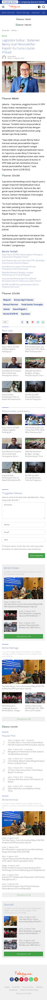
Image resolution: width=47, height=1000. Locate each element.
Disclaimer (13, 990)
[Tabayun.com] (14, 7)
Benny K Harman (10, 304)
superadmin (11, 56)
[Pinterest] (21, 979)
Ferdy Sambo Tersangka (32, 304)
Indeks (7, 987)
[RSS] (36, 979)
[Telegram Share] (38, 322)
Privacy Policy (28, 987)
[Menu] (3, 7)
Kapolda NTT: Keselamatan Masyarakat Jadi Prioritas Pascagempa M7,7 (23, 878)
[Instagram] (26, 979)
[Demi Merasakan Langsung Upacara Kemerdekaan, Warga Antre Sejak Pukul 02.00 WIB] (10, 615)
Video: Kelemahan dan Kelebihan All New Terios (24, 789)
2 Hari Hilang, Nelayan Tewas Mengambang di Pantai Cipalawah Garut (26, 762)
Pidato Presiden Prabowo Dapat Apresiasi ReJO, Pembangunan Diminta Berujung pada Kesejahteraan (23, 869)
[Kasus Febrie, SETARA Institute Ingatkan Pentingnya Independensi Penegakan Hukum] (12, 338)
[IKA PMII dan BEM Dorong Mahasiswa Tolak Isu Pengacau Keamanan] (35, 386)
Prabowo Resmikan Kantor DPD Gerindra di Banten (25, 780)
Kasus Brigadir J (20, 309)
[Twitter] (16, 979)
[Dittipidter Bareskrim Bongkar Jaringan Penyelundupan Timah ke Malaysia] (35, 362)
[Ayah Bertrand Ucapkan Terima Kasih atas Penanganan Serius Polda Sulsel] (12, 362)
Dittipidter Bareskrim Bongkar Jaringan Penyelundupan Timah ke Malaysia (17, 273)
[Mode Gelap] (39, 7)
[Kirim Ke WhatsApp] (43, 322)
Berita (4, 36)
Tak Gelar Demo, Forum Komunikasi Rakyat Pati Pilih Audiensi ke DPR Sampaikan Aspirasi (23, 605)
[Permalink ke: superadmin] (4, 57)
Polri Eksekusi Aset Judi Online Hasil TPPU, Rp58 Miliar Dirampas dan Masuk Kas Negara (23, 261)
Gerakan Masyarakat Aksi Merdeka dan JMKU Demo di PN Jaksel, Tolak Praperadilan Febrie (31, 626)
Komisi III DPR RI (10, 313)
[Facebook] (12, 979)
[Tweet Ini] (27, 322)
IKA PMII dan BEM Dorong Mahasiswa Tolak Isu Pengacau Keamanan (20, 285)
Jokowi (6, 309)
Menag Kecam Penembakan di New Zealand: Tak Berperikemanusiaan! (26, 752)
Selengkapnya (23, 636)
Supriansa (25, 313)
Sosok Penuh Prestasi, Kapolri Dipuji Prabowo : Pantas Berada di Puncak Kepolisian (21, 887)
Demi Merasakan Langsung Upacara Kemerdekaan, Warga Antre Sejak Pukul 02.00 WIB (31, 614)
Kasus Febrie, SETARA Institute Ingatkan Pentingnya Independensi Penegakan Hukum (22, 255)
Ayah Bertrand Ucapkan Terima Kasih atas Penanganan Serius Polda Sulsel (19, 267)
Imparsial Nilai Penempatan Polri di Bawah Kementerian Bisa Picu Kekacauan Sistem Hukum (21, 279)
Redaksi (39, 987)
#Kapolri (7, 299)
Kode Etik (16, 987)
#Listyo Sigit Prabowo (23, 299)
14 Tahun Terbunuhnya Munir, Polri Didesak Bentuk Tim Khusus (25, 771)
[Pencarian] (43, 7)
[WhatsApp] (31, 979)
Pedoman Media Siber (29, 990)
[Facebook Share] (22, 322)
